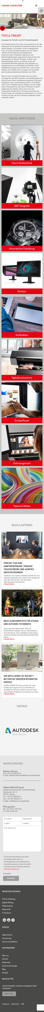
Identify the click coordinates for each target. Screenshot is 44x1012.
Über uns (5, 955)
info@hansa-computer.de (19, 801)
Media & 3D (6, 909)
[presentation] (2, 732)
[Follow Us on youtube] (8, 920)
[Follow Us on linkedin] (4, 920)
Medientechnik (7, 906)
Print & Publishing (8, 899)
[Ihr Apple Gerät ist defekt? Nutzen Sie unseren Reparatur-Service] (22, 658)
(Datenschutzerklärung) (11, 869)
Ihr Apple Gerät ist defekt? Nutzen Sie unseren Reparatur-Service (21, 678)
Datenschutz (15, 1004)
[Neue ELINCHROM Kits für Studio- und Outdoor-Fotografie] (22, 603)
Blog (3, 969)
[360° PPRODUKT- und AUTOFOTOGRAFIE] (22, 208)
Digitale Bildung (7, 902)
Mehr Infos (9, 994)
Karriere (5, 959)
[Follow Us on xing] (13, 920)
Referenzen (6, 962)
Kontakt (5, 973)
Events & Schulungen (9, 966)
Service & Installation (9, 941)
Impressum (5, 1004)
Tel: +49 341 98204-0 (12, 773)
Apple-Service (7, 935)
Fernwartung (6, 938)
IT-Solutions (6, 913)
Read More (9, 584)
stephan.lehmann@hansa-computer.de (24, 775)
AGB (22, 1004)
